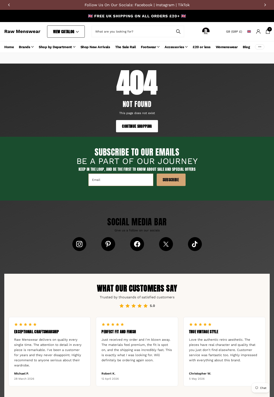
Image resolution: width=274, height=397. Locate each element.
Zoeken (178, 31)
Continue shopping (137, 126)
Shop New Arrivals (95, 47)
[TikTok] (195, 244)
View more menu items (259, 47)
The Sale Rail (125, 47)
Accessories (174, 47)
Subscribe (171, 180)
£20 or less (202, 47)
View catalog (64, 31)
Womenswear (227, 47)
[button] (8, 5)
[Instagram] (79, 244)
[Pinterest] (108, 244)
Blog (246, 47)
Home (9, 47)
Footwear (148, 47)
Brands (24, 47)
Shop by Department (55, 47)
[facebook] (137, 244)
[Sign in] (258, 31)
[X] (166, 244)
